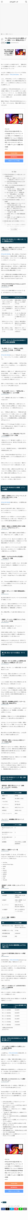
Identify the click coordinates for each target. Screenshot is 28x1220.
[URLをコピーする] (25, 1209)
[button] (3, 1209)
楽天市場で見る (14, 157)
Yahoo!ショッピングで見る (14, 160)
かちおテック (14, 2)
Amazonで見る (14, 153)
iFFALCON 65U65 (14, 74)
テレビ (8, 42)
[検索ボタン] (26, 2)
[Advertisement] (14, 19)
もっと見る (14, 229)
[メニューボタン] (2, 2)
